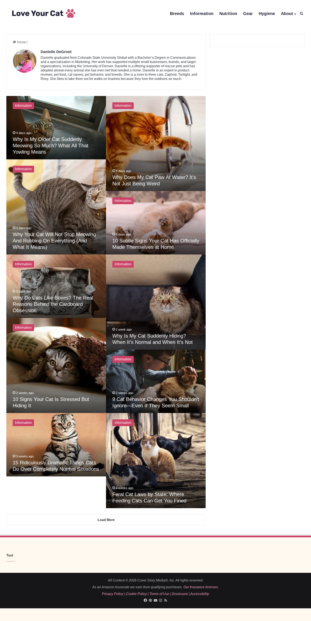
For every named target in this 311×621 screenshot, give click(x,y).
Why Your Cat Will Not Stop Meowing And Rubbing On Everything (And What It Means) (54, 240)
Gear (248, 13)
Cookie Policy (136, 594)
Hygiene (267, 13)
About (287, 13)
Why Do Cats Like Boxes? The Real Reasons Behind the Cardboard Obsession (53, 304)
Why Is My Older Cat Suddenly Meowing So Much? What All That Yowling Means (50, 145)
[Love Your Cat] (43, 13)
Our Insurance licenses (200, 587)
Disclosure (180, 594)
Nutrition (228, 13)
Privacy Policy (112, 594)
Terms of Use (159, 594)
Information (201, 13)
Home (21, 42)
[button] (301, 13)
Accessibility (199, 594)
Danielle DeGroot (56, 52)
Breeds (177, 13)
